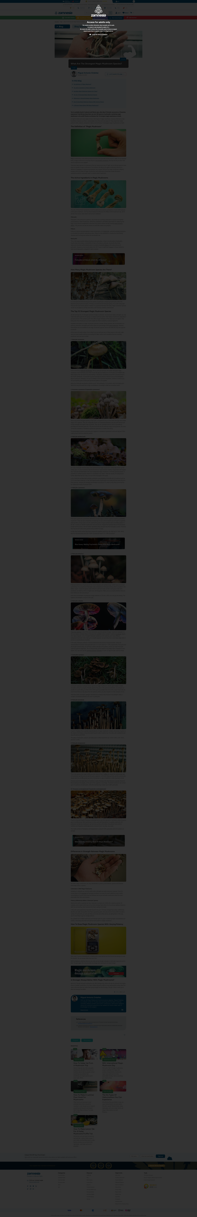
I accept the (94, 34)
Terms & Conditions (102, 34)
